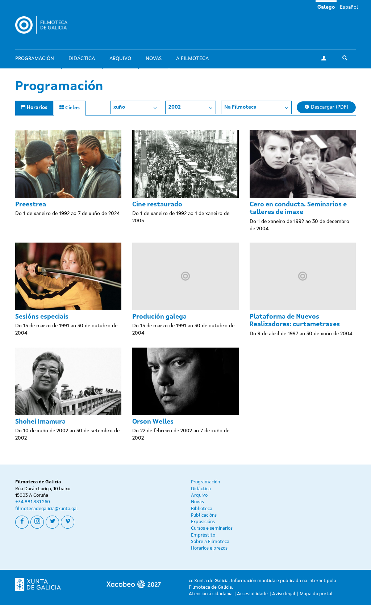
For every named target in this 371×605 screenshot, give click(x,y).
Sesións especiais (41, 317)
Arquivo (120, 58)
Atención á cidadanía (211, 594)
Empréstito (203, 535)
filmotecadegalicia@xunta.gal (46, 509)
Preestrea (30, 204)
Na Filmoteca (240, 107)
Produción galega (159, 317)
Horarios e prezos (209, 548)
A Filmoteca (192, 58)
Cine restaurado (157, 204)
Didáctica (81, 58)
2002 (174, 107)
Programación (34, 58)
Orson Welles (153, 422)
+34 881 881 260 (32, 502)
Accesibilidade (252, 594)
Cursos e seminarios (212, 528)
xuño (119, 107)
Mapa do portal (316, 594)
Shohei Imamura (40, 422)
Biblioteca (201, 509)
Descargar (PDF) (328, 107)
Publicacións (204, 515)
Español (349, 7)
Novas (154, 58)
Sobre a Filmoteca (210, 541)
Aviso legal (283, 594)
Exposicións (203, 522)
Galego (326, 7)
